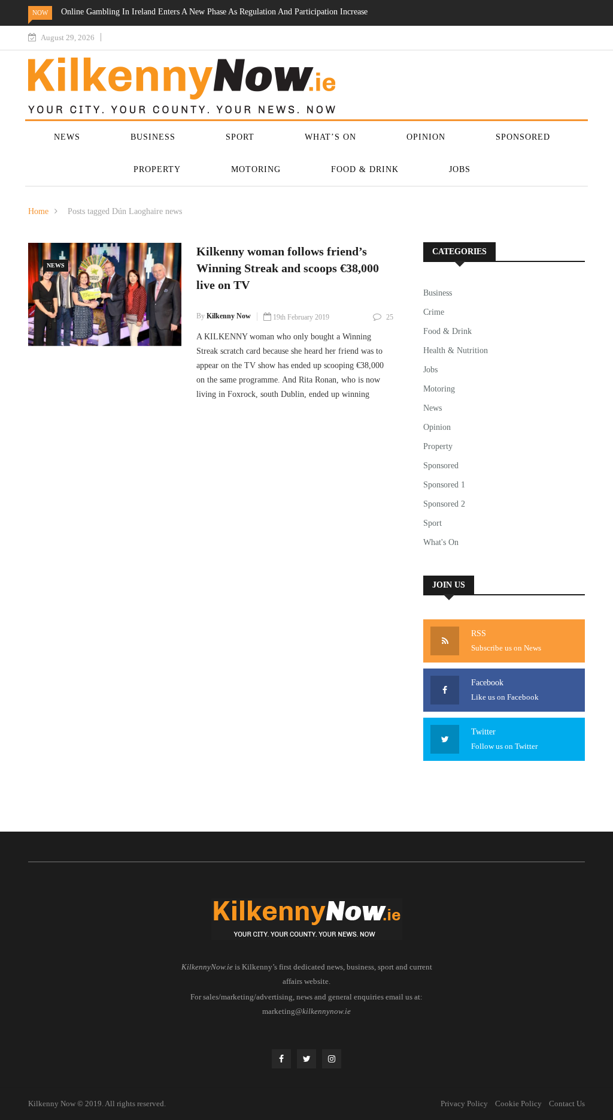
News (67, 137)
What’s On (330, 137)
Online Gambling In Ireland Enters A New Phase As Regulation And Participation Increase (214, 11)
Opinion (425, 137)
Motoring (256, 169)
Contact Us (567, 1103)
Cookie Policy (518, 1103)
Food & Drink (365, 169)
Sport (240, 137)
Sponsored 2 (444, 503)
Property (157, 169)
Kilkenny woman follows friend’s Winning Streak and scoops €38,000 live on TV (287, 268)
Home (38, 211)
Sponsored (523, 137)
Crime (433, 312)
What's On (441, 542)
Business (153, 137)
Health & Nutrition (455, 350)
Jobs (460, 169)
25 (389, 317)
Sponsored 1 (444, 484)
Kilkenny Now (229, 316)
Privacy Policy (464, 1103)
